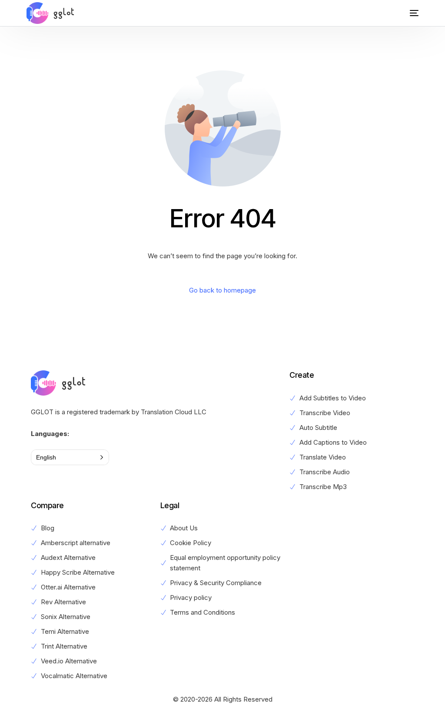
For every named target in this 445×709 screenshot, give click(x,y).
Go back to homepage (222, 290)
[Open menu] (407, 13)
